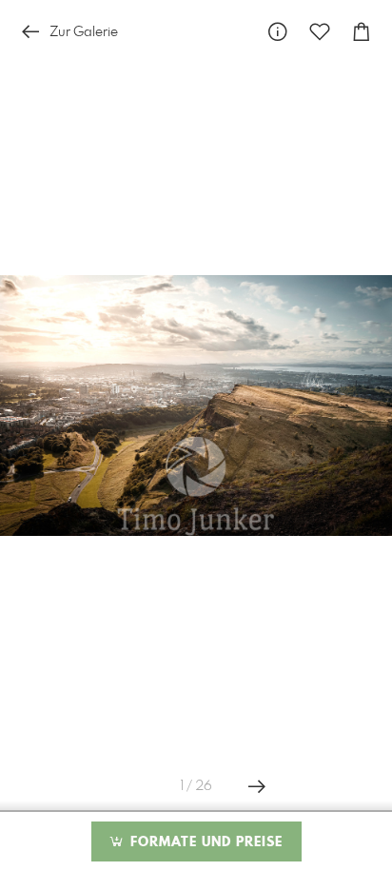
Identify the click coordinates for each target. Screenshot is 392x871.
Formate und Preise (204, 842)
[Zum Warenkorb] (361, 32)
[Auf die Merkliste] (319, 32)
